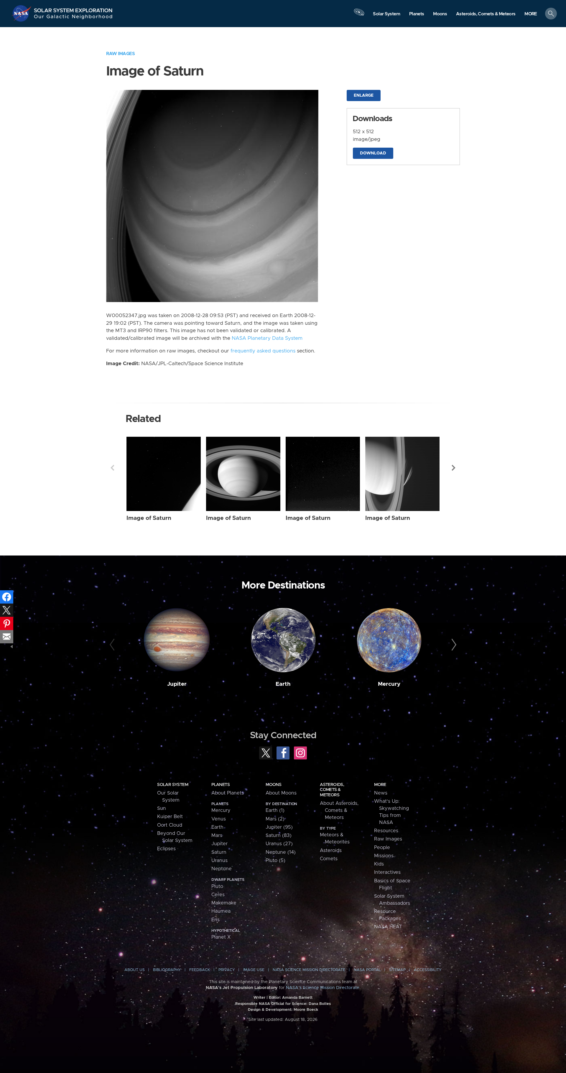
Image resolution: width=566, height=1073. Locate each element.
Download (373, 153)
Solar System (172, 784)
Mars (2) (275, 819)
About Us (134, 970)
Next (453, 467)
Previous (112, 467)
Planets (220, 784)
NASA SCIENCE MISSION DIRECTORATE (309, 970)
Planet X (221, 937)
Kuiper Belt (170, 816)
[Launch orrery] (359, 15)
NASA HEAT (388, 926)
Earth (283, 684)
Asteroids (331, 850)
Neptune (221, 868)
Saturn (218, 852)
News (380, 793)
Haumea (221, 911)
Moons (273, 784)
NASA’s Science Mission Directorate (322, 988)
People (382, 847)
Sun (161, 808)
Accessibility (428, 970)
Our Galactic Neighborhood (73, 17)
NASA (22, 13)
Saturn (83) (279, 835)
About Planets (227, 793)
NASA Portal (367, 970)
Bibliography (167, 970)
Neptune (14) (281, 852)
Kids (379, 864)
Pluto (217, 886)
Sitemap (397, 970)
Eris (215, 919)
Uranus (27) (279, 843)
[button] (531, 14)
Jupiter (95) (279, 827)
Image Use (253, 970)
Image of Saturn (148, 518)
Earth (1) (275, 810)
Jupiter (177, 684)
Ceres (218, 894)
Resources (386, 830)
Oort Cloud (169, 825)
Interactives (387, 872)
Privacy (226, 970)
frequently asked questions (263, 351)
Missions (384, 855)
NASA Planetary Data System (267, 338)
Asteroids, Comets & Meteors (332, 789)
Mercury (389, 684)
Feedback (199, 970)
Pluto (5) (275, 860)
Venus (218, 819)
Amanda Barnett (297, 998)
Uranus (219, 860)
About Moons (281, 793)
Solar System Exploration (73, 8)
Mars (216, 835)
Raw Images (120, 54)
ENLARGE (364, 95)
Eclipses (166, 848)
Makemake (223, 903)
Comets (329, 858)
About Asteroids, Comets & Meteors (339, 810)
